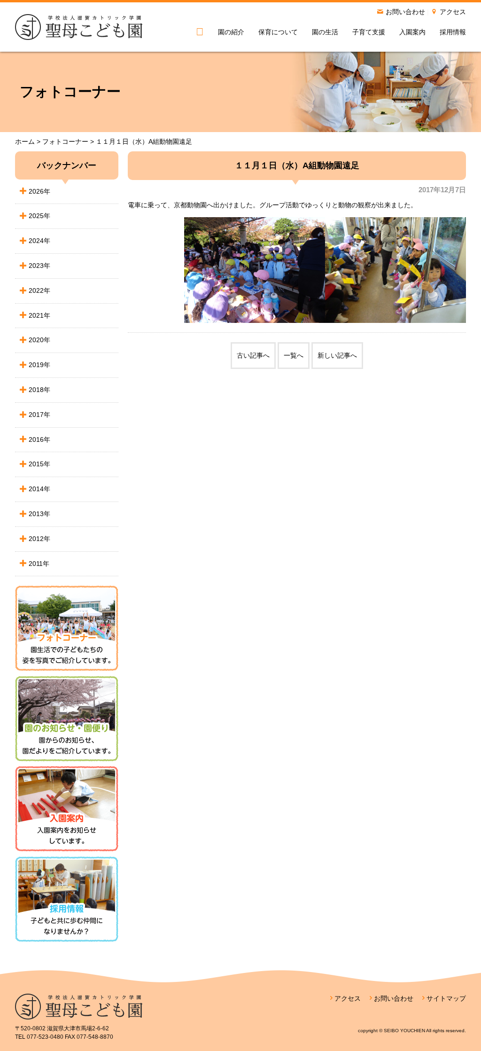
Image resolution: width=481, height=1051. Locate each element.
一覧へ (293, 355)
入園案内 (412, 32)
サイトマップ (446, 998)
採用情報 (453, 32)
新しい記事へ (337, 355)
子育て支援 (368, 32)
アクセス (453, 12)
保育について (278, 32)
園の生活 (325, 32)
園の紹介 (231, 32)
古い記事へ (253, 355)
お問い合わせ (405, 12)
